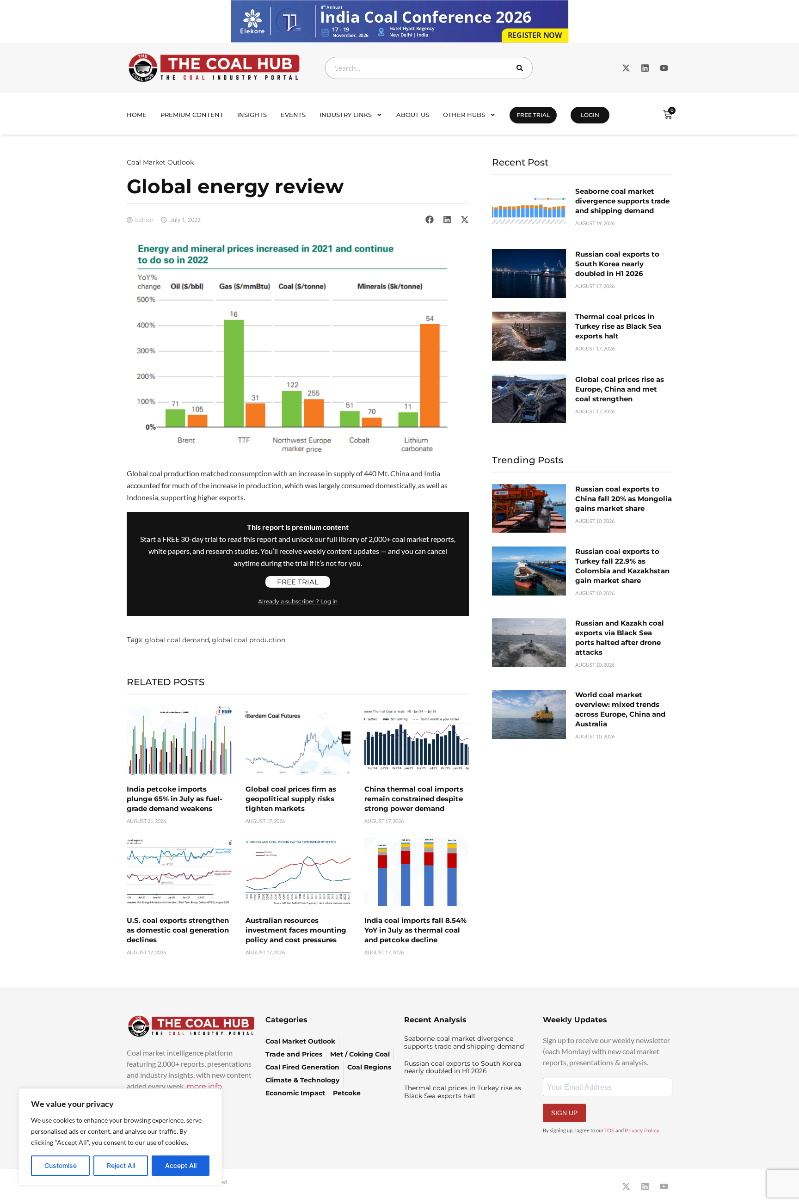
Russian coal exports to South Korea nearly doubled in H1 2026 (617, 264)
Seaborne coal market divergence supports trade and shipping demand (622, 201)
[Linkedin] (645, 68)
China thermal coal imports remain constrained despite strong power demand (413, 799)
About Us (412, 114)
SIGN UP (564, 1113)
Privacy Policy (642, 1130)
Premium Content (191, 114)
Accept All (181, 1165)
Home (137, 114)
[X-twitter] (626, 68)
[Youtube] (664, 68)
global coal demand (177, 640)
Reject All (121, 1165)
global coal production (248, 640)
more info (204, 1086)
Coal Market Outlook (160, 162)
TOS (609, 1130)
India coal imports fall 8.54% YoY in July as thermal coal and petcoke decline (415, 930)
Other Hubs (464, 114)
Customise (60, 1165)
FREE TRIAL (533, 114)
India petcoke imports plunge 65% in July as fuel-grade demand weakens (174, 799)
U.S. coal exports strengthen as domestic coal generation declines (178, 930)
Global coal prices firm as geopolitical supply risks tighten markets (291, 799)
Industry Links (346, 114)
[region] (120, 1137)
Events (293, 114)
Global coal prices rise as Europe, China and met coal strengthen (619, 389)
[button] (429, 219)
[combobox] (429, 68)
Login (590, 114)
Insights (252, 114)
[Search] (521, 68)
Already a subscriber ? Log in (298, 601)
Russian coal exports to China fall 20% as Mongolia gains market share (623, 499)
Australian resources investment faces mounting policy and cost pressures (296, 930)
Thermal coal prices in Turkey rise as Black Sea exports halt (618, 326)
